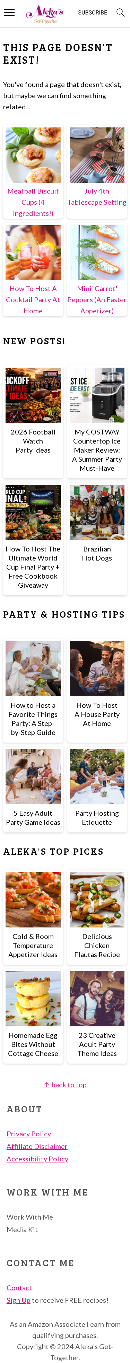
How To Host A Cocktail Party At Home (33, 299)
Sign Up (19, 1300)
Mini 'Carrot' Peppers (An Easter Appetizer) (97, 299)
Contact (19, 1287)
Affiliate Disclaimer (37, 1146)
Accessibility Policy (37, 1158)
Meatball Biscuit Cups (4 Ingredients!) (33, 202)
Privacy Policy (29, 1133)
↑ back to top (65, 1084)
